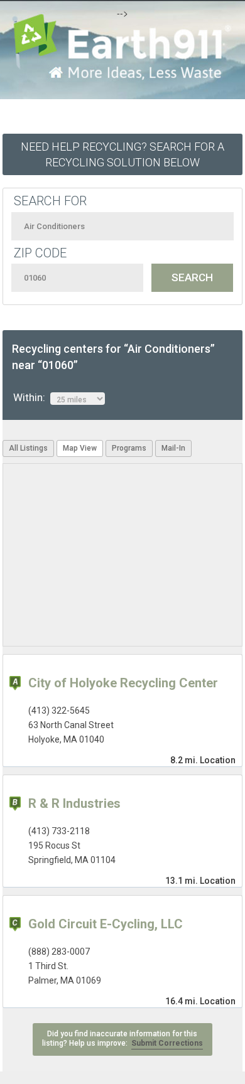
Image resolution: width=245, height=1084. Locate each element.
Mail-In (173, 448)
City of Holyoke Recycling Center (123, 682)
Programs (129, 448)
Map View (80, 448)
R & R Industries (74, 803)
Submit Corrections (167, 1043)
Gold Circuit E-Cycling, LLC (105, 923)
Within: (31, 397)
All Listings (28, 448)
